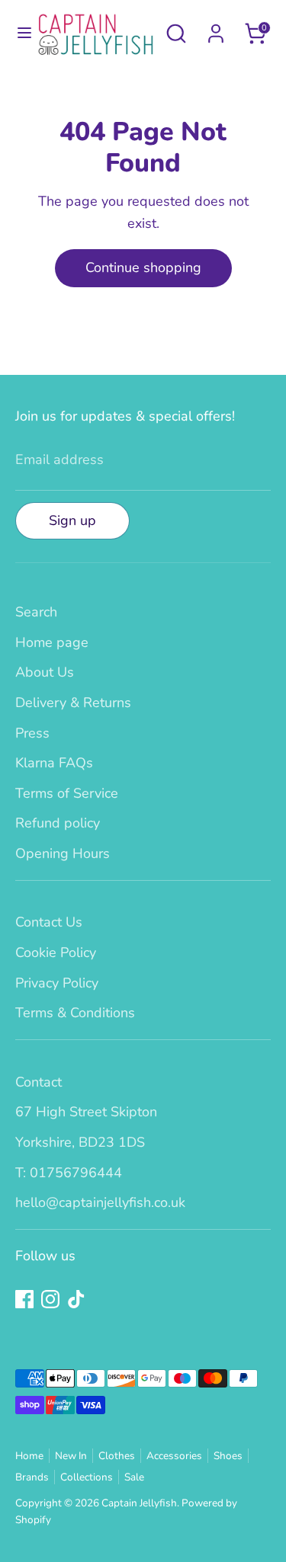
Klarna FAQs (54, 763)
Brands (32, 1477)
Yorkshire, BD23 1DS (80, 1142)
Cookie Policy (55, 952)
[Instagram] (50, 1299)
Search (36, 612)
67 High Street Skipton (86, 1112)
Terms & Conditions (75, 1012)
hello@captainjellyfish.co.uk (100, 1202)
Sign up (72, 520)
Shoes (228, 1455)
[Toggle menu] (18, 33)
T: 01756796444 (68, 1172)
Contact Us (48, 922)
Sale (134, 1477)
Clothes (116, 1455)
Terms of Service (66, 793)
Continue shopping (143, 267)
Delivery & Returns (73, 702)
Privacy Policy (56, 983)
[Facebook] (24, 1299)
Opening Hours (62, 853)
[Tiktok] (76, 1299)
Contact (38, 1082)
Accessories (174, 1455)
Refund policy (57, 823)
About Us (44, 672)
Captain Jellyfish (139, 1503)
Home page (51, 642)
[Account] (216, 29)
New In (71, 1455)
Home (29, 1455)
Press (32, 733)
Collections (86, 1477)
